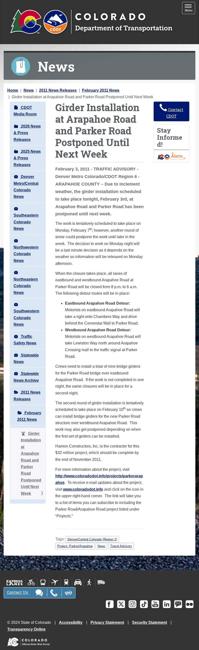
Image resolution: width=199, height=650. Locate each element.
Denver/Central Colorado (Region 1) (92, 539)
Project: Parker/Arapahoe (75, 546)
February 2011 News (100, 90)
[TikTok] (144, 604)
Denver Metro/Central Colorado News (26, 187)
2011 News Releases (58, 90)
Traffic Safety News (25, 339)
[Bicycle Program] (31, 582)
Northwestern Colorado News (26, 254)
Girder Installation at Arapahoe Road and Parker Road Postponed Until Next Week (31, 463)
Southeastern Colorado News (26, 222)
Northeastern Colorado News (26, 286)
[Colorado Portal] (29, 641)
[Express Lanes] (15, 582)
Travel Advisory (121, 546)
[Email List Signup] (178, 604)
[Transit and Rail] (43, 582)
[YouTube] (155, 604)
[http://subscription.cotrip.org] (172, 156)
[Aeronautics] (55, 582)
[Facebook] (110, 604)
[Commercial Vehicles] (101, 582)
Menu (190, 8)
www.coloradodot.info (83, 489)
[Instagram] (132, 604)
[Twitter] (121, 604)
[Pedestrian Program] (90, 582)
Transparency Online (26, 629)
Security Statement (149, 622)
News (29, 90)
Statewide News (26, 358)
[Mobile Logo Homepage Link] (91, 22)
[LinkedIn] (167, 604)
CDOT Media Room (25, 111)
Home (12, 90)
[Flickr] (189, 604)
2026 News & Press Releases (27, 133)
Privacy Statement (107, 622)
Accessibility (71, 622)
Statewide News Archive (26, 377)
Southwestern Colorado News (26, 317)
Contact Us (18, 592)
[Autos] (78, 582)
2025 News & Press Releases (27, 158)
